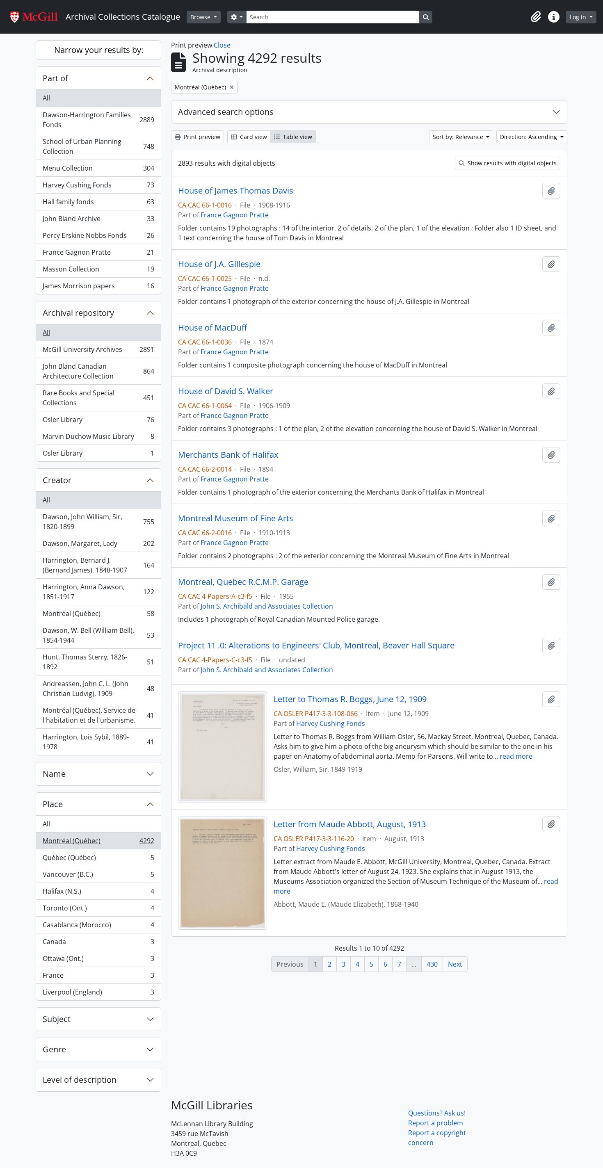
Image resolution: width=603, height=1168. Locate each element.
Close (222, 45)
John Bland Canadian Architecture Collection (98, 371)
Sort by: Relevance (459, 137)
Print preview (201, 137)
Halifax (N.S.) (98, 893)
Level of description (79, 1079)
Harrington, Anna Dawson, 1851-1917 (98, 591)
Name (54, 773)
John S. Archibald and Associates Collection (267, 606)
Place (53, 804)
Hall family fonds (98, 203)
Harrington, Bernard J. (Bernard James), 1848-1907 (98, 565)
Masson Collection (98, 271)
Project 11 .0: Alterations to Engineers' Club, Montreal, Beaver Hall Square (316, 645)
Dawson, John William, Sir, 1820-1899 (98, 521)
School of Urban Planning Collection (98, 146)
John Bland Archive (98, 220)
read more (516, 756)
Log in (579, 17)
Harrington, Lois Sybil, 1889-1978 (98, 741)
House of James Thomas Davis (235, 191)
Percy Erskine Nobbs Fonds (98, 237)
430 (432, 964)
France (98, 977)
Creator (57, 480)
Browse (201, 17)
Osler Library (98, 421)
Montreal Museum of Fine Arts (235, 518)
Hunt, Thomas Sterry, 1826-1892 (98, 661)
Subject (57, 1018)
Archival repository (78, 312)
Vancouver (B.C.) (98, 876)
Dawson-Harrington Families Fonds (98, 119)
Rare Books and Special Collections (98, 397)
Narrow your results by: (98, 49)
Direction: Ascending (529, 137)
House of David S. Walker (225, 391)
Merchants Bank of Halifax (228, 455)
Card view (252, 137)
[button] (536, 17)
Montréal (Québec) (98, 615)
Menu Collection (98, 170)
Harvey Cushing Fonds (98, 187)
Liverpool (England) (98, 994)
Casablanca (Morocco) (98, 926)
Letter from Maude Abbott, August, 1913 (350, 824)
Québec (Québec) (98, 859)
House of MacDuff (212, 328)
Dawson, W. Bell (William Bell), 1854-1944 (98, 635)
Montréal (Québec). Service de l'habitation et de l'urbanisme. (98, 715)
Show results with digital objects (511, 163)
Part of (55, 78)
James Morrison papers (98, 287)
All (46, 98)
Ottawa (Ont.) (98, 960)
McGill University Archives (98, 351)
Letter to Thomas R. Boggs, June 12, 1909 (350, 699)
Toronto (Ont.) (98, 910)
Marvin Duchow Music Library (98, 438)
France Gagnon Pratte (98, 254)
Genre (54, 1049)
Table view (296, 137)
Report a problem (435, 1122)
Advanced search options (226, 111)
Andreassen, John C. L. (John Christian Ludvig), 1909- (98, 688)
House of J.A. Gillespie (219, 264)
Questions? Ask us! (437, 1113)
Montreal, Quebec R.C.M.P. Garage (243, 582)
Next (455, 964)
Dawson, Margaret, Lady (98, 545)
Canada (98, 943)
